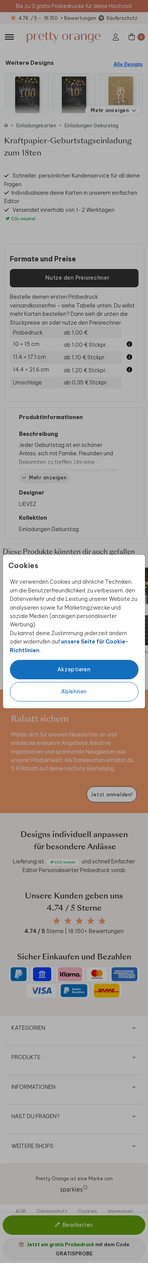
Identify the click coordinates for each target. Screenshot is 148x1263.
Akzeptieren (73, 669)
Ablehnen (74, 691)
